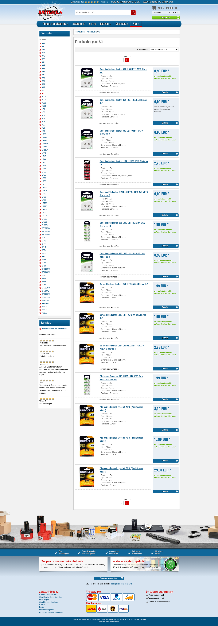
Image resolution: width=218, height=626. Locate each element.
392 (43, 78)
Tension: (104, 76)
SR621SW (46, 269)
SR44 (44, 244)
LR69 (44, 200)
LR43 (44, 156)
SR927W (45, 300)
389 (43, 68)
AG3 (43, 112)
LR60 (44, 184)
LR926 (44, 216)
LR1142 (45, 147)
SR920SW (46, 294)
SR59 (44, 263)
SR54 (44, 250)
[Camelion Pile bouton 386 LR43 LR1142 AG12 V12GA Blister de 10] (87, 241)
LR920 (44, 213)
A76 (43, 90)
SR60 (44, 266)
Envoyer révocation (108, 578)
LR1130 (45, 140)
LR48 (44, 166)
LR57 (44, 175)
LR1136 (45, 144)
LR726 (44, 206)
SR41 (44, 238)
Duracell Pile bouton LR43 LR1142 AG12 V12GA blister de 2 (123, 316)
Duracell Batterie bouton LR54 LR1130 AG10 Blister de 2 (124, 284)
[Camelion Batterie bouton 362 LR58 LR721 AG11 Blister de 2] (87, 88)
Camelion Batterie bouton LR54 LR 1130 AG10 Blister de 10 (124, 162)
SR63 (44, 275)
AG (43, 93)
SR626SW (46, 272)
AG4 (43, 115)
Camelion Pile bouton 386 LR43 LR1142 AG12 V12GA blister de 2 (122, 255)
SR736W (45, 291)
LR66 (44, 197)
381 (43, 62)
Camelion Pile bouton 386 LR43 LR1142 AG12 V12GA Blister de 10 (122, 224)
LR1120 (45, 137)
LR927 (44, 219)
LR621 (44, 188)
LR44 (44, 159)
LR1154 (45, 150)
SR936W (45, 304)
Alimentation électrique (55, 24)
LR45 (44, 162)
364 (43, 49)
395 (43, 84)
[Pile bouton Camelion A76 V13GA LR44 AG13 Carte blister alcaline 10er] (87, 395)
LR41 (44, 153)
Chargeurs (122, 24)
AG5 (43, 119)
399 (43, 87)
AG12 (44, 103)
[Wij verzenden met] (107, 612)
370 (43, 53)
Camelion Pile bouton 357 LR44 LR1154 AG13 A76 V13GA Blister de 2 (124, 193)
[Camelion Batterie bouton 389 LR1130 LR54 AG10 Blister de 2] (87, 149)
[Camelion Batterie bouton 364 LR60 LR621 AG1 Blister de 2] (87, 118)
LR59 (44, 181)
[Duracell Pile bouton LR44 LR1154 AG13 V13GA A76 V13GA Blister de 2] (87, 364)
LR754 (44, 210)
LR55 (44, 172)
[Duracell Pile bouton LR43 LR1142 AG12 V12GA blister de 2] (87, 333)
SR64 (44, 278)
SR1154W (46, 235)
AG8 (43, 128)
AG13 (44, 106)
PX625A (45, 225)
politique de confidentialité (121, 584)
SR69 (44, 285)
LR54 (44, 169)
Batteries (105, 24)
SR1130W (46, 231)
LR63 (44, 194)
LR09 (44, 134)
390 (43, 71)
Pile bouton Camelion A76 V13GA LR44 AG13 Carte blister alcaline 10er (121, 377)
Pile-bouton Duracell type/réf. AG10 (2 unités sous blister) (121, 408)
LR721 (44, 203)
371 (43, 56)
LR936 (44, 222)
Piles (136, 24)
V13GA (44, 310)
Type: (103, 79)
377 (43, 59)
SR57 (44, 257)
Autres (92, 24)
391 (43, 75)
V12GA (44, 307)
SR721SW (46, 288)
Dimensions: (106, 84)
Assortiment (79, 24)
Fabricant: (105, 86)
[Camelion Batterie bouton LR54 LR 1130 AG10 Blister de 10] (87, 180)
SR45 (44, 247)
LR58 (44, 178)
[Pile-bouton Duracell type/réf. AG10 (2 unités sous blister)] (87, 425)
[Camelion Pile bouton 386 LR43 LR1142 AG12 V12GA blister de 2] (87, 272)
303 (43, 43)
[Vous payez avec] (92, 600)
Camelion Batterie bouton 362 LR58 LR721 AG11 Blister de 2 (123, 70)
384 (43, 65)
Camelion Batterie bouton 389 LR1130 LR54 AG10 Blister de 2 (121, 132)
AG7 (43, 125)
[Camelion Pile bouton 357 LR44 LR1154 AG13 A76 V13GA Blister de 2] (87, 210)
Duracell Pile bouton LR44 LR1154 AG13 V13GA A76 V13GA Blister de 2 (122, 347)
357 (43, 46)
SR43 (44, 241)
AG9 (43, 131)
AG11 (44, 100)
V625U (44, 313)
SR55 (44, 253)
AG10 (44, 97)
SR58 (44, 260)
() (77, 2)
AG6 (43, 122)
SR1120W (46, 228)
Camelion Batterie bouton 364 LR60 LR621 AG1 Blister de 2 (123, 101)
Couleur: (104, 81)
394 (43, 81)
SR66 (44, 282)
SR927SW (46, 297)
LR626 (44, 191)
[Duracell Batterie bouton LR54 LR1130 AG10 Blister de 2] (87, 303)
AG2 (43, 109)
